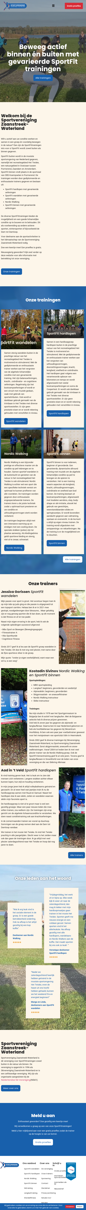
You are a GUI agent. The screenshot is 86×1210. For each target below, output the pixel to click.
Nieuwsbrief (59, 1189)
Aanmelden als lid (60, 1183)
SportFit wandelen (31, 1169)
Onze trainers (47, 1173)
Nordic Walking (30, 1178)
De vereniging (47, 1169)
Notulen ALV (46, 1198)
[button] (53, 6)
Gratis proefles (60, 1171)
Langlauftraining (30, 1193)
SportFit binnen (30, 1183)
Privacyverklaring (48, 1193)
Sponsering (46, 1178)
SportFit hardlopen (32, 1173)
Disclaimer (45, 1188)
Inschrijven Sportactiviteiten (61, 1177)
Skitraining (28, 1188)
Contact (44, 1183)
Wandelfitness (30, 1198)
